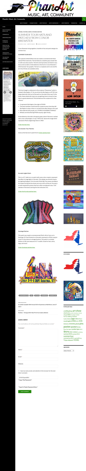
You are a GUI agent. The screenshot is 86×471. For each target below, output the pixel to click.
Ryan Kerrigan (67, 329)
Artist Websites (65, 23)
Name (20, 349)
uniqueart (70, 340)
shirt (81, 329)
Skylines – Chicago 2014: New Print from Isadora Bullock (33, 311)
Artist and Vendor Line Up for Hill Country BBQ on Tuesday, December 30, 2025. (7, 86)
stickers (75, 332)
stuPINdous (80, 332)
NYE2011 (66, 324)
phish (77, 324)
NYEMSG (72, 324)
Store (4, 26)
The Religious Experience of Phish (7, 53)
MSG (74, 321)
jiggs (73, 318)
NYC (77, 321)
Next (10, 92)
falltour (70, 316)
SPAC (71, 332)
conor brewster (24, 295)
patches (37, 295)
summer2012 (76, 334)
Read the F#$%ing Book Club (7, 30)
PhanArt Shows (33, 23)
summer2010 (68, 334)
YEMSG (76, 340)
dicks (69, 315)
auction (72, 313)
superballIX (76, 338)
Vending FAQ (74, 23)
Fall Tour (66, 316)
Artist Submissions (53, 23)
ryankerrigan (75, 329)
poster (67, 326)
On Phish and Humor (8, 61)
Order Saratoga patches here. (26, 247)
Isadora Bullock (67, 319)
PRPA (79, 327)
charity (80, 313)
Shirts (66, 331)
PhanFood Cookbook (5, 41)
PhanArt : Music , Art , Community (14, 19)
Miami (80, 319)
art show (77, 310)
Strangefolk (6, 34)
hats (31, 295)
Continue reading (7, 102)
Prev (4, 92)
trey (81, 338)
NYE (80, 321)
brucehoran (76, 313)
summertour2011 (69, 338)
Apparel (20, 31)
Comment (21, 328)
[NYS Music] (73, 267)
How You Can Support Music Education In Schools (6, 47)
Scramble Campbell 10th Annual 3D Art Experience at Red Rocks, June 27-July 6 (37, 304)
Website (20, 364)
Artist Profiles (43, 23)
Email (20, 356)
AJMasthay (68, 311)
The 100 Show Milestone (6, 58)
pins (81, 323)
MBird (77, 319)
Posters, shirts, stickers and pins (32, 31)
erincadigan (73, 314)
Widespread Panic (7, 37)
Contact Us (82, 23)
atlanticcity (67, 313)
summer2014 (44, 295)
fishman (74, 316)
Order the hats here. (24, 124)
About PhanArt (23, 23)
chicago (65, 314)
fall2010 (77, 314)
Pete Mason (32, 44)
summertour (53, 295)
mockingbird (68, 321)
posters (74, 326)
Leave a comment (42, 44)
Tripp (65, 340)
